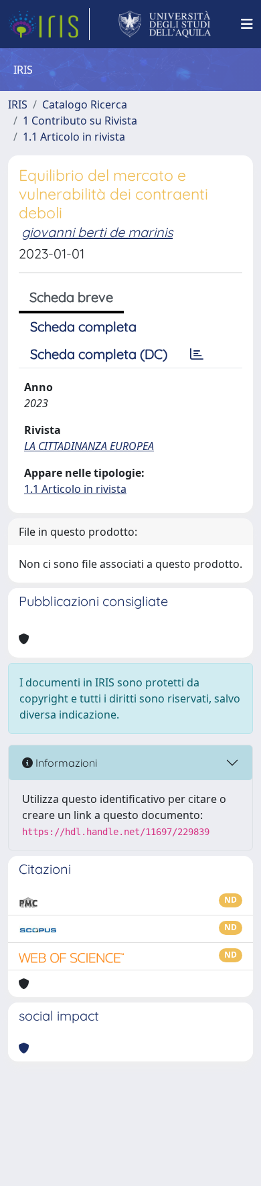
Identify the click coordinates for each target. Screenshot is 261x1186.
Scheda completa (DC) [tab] (98, 354)
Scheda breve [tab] (71, 297)
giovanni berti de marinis (97, 232)
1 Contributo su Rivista (80, 120)
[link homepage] (49, 24)
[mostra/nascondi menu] (247, 24)
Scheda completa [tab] (83, 326)
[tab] (197, 354)
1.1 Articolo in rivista (74, 136)
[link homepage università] (165, 24)
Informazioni (65, 762)
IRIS (17, 104)
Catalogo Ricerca (84, 104)
